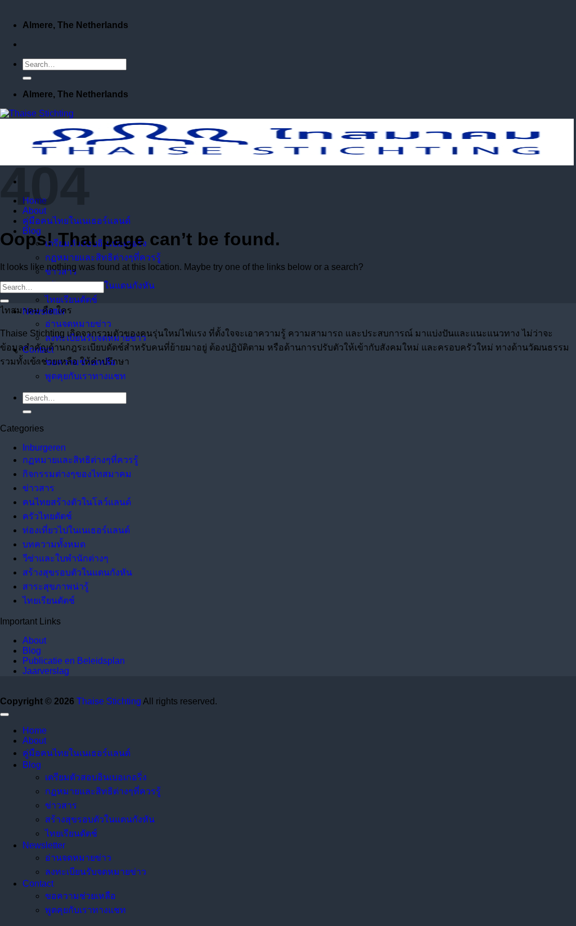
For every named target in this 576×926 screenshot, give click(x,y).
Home (34, 730)
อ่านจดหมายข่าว (78, 324)
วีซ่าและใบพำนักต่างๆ (65, 558)
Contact (37, 883)
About (34, 640)
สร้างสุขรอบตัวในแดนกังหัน (77, 572)
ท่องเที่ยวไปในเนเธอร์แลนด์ (76, 530)
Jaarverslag (45, 671)
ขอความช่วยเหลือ (80, 896)
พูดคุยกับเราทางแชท (85, 376)
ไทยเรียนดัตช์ (71, 299)
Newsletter (43, 845)
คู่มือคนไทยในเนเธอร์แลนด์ (76, 221)
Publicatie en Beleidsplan (73, 661)
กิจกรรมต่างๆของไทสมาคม (77, 474)
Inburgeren (44, 447)
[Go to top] (4, 714)
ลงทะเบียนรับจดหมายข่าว (95, 871)
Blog (31, 650)
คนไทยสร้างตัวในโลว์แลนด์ (76, 502)
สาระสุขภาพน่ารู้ (55, 586)
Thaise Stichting (108, 701)
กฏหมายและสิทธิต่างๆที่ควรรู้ (103, 257)
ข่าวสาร (38, 488)
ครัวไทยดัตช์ (47, 516)
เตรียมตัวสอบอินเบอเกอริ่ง (96, 777)
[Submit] (27, 78)
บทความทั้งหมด (54, 544)
